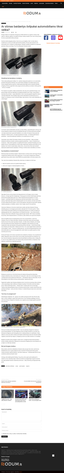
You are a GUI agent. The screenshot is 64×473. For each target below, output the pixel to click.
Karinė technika (25, 3)
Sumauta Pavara (5, 460)
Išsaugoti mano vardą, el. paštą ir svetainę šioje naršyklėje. (15, 433)
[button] (61, 3)
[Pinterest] (8, 373)
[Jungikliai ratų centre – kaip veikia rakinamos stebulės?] (7, 394)
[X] (5, 373)
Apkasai (11, 0)
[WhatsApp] (11, 373)
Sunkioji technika (17, 3)
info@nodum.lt (21, 454)
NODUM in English (5, 0)
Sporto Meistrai (5, 459)
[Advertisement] (53, 64)
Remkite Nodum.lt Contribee (53, 43)
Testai (56, 3)
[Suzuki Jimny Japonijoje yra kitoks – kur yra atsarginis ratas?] (35, 394)
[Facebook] (2, 373)
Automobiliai (5, 3)
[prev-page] (2, 404)
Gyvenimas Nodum (49, 3)
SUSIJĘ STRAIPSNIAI (7, 387)
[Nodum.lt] (32, 13)
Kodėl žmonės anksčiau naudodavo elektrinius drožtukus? (8, 382)
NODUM (3, 32)
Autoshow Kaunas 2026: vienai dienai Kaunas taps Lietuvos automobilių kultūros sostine (20, 400)
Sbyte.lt (20, 471)
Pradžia (2, 21)
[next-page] (4, 404)
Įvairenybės (41, 3)
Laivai (31, 3)
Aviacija (10, 3)
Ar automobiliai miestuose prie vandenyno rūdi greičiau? (32, 382)
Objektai (36, 3)
